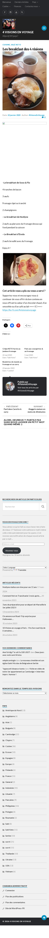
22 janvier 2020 (14, 115)
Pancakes (9, 800)
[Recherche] (43, 506)
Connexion (10, 890)
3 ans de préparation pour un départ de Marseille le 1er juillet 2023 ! (24, 606)
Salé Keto (16, 45)
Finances (17, 6)
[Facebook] (5, 12)
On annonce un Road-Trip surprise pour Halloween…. (19, 617)
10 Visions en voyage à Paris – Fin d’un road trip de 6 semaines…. (24, 629)
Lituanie (8, 794)
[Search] (22, 12)
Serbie (8, 836)
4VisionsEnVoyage (36, 115)
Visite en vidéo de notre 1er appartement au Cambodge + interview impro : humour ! (23, 671)
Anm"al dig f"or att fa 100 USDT (16, 652)
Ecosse (8, 752)
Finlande (9, 770)
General (8, 782)
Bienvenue (7, 2)
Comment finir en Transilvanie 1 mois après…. (22, 596)
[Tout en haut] (44, 917)
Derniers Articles (22, 2)
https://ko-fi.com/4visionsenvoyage (19, 310)
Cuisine (5, 6)
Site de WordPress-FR (14, 908)
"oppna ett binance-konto (14, 668)
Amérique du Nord (13, 710)
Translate (22, 570)
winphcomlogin (9, 660)
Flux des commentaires (15, 902)
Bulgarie (9, 728)
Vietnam (9, 871)
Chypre (8, 740)
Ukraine (8, 859)
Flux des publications (14, 896)
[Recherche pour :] (25, 506)
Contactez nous (31, 6)
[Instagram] (10, 12)
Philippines (10, 806)
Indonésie (9, 788)
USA (7, 865)
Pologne (9, 812)
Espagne (9, 758)
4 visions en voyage (18, 32)
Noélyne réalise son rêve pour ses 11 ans (20, 587)
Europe (8, 764)
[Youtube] (16, 12)
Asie (7, 722)
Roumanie (9, 818)
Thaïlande (9, 853)
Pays (34, 2)
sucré (7, 841)
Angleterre (10, 716)
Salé (7, 824)
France (8, 776)
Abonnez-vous (11, 550)
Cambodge (10, 734)
